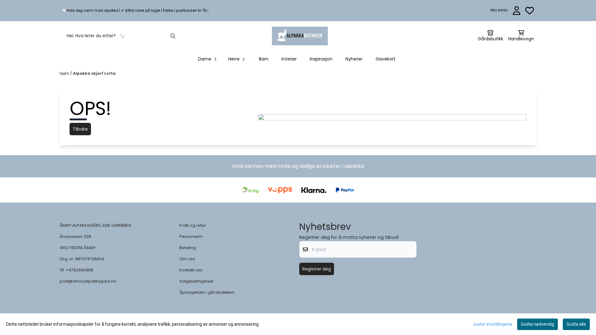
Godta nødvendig (537, 324)
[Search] (173, 36)
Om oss (187, 258)
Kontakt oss (190, 270)
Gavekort (385, 59)
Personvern (191, 236)
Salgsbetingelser (196, 281)
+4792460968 (79, 270)
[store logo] (300, 36)
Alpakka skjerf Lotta (94, 73)
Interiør (289, 59)
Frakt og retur (192, 225)
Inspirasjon (321, 59)
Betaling (187, 247)
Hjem (65, 73)
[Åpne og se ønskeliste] (529, 10)
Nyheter (354, 59)
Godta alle (576, 324)
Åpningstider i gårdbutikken (206, 292)
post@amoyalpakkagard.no (88, 281)
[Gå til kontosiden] (516, 10)
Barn (264, 59)
